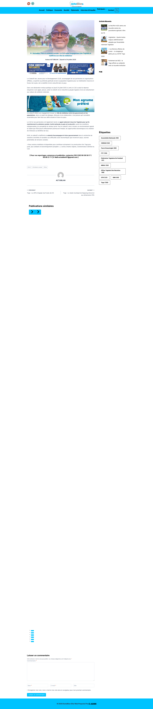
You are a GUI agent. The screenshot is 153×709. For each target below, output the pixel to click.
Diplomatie (75, 10)
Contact (111, 10)
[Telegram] (32, 3)
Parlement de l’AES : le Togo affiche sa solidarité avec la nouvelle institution (116, 63)
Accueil (41, 10)
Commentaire (32, 661)
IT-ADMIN (92, 704)
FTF (104, 153)
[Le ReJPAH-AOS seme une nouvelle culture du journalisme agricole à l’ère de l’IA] (104, 27)
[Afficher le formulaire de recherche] (117, 10)
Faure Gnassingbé (109, 148)
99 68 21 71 (47, 157)
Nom (30, 685)
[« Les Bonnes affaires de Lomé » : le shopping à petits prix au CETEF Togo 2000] (104, 51)
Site (75, 685)
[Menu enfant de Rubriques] (97, 12)
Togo (104, 182)
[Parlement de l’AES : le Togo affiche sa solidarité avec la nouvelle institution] (104, 62)
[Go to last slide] (32, 212)
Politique (49, 10)
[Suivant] (38, 212)
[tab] (32, 630)
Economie (58, 10)
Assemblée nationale (110, 138)
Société (66, 10)
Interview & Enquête (88, 10)
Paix (45, 167)
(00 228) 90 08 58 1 (82, 155)
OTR (104, 177)
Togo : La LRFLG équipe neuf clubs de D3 (40, 192)
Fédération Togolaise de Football (112, 159)
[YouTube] (28, 3)
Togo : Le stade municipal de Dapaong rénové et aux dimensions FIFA (78, 193)
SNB (116, 177)
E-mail (53, 685)
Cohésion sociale (37, 167)
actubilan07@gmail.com (67, 157)
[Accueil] (31, 53)
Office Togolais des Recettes (110, 171)
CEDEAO (105, 143)
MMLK (105, 165)
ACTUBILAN (54, 59)
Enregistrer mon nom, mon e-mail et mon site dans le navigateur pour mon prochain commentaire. (59, 690)
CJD (29, 167)
